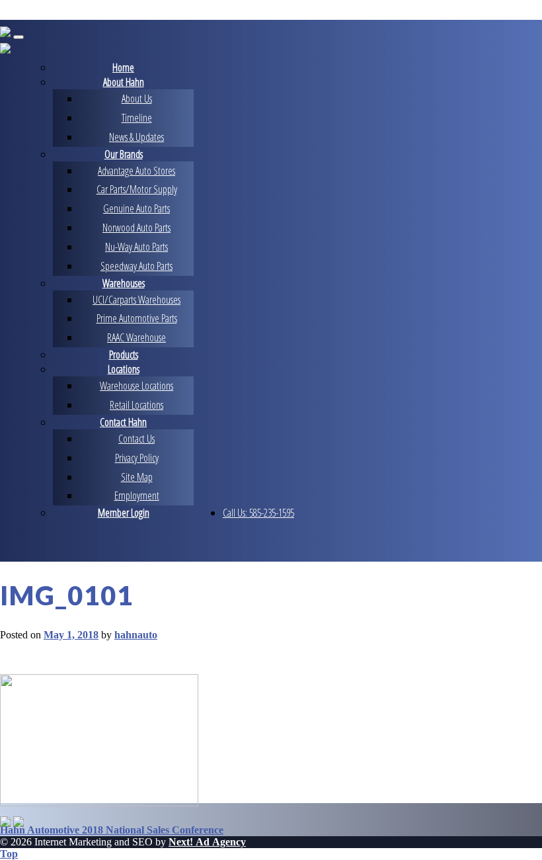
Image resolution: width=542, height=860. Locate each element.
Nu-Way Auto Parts (136, 246)
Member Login (123, 512)
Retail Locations (136, 405)
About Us (137, 98)
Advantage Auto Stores (136, 170)
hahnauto (135, 634)
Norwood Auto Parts (136, 227)
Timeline (137, 117)
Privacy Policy (137, 458)
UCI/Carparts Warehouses (136, 299)
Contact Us (136, 438)
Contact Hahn (123, 422)
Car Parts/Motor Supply (137, 189)
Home (123, 67)
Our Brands (123, 154)
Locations (123, 369)
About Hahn (123, 82)
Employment (136, 495)
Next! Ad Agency (207, 841)
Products (123, 354)
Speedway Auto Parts (136, 266)
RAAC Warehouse (136, 337)
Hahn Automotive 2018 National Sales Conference (111, 830)
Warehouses (123, 283)
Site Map (137, 477)
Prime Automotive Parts (137, 318)
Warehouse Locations (136, 385)
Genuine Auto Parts (136, 208)
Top (9, 853)
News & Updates (136, 137)
